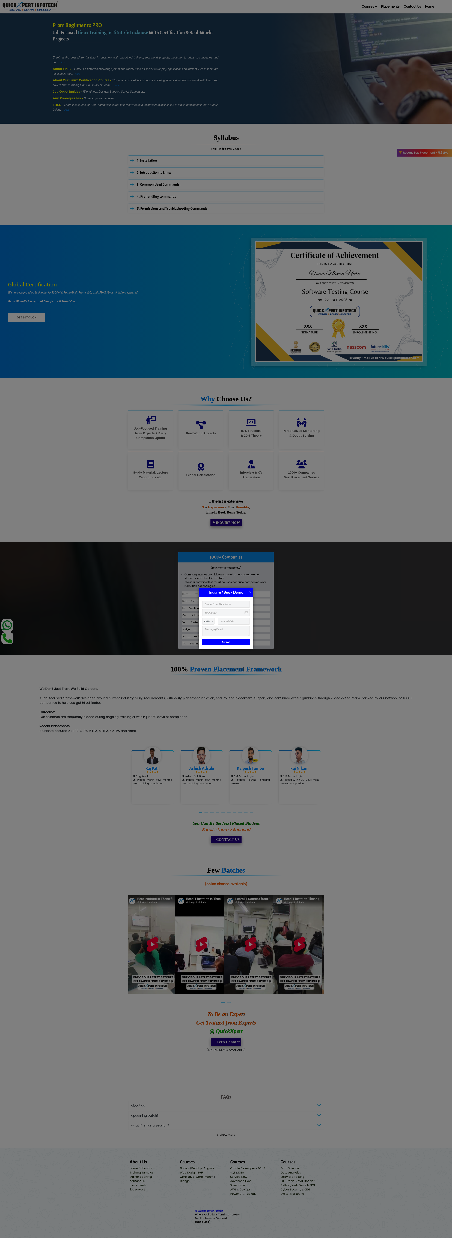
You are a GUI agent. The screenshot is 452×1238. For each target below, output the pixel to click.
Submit (226, 642)
